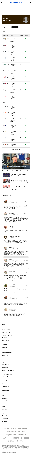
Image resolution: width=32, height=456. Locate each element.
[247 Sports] (11, 434)
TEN (8, 77)
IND (8, 138)
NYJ (8, 64)
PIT (7, 58)
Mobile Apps (5, 340)
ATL (8, 119)
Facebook (4, 401)
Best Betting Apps (7, 335)
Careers (4, 350)
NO (7, 90)
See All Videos (16, 190)
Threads (4, 406)
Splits (29, 27)
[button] (2, 2)
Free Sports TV (6, 332)
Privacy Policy (5, 367)
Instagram (4, 398)
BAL (8, 71)
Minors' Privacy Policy (8, 370)
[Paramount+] (7, 437)
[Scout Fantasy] (11, 441)
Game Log (22, 27)
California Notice (6, 377)
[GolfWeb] (20, 441)
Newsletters (5, 418)
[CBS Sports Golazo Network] (16, 431)
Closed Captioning (7, 374)
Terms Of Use (5, 365)
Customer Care (6, 386)
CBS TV (4, 358)
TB (7, 45)
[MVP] (26, 437)
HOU (8, 96)
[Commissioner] (18, 437)
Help (3, 383)
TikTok (3, 395)
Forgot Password (6, 424)
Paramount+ (5, 355)
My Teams (4, 421)
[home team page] (5, 39)
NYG (8, 125)
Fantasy (14, 27)
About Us (4, 347)
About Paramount (6, 352)
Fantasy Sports (6, 330)
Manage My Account (7, 416)
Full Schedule (16, 149)
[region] (16, 161)
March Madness (6, 338)
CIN (8, 112)
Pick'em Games (6, 327)
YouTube (4, 393)
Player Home (6, 27)
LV (7, 106)
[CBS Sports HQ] (22, 428)
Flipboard (4, 409)
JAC (8, 39)
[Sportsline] (22, 434)
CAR (8, 51)
